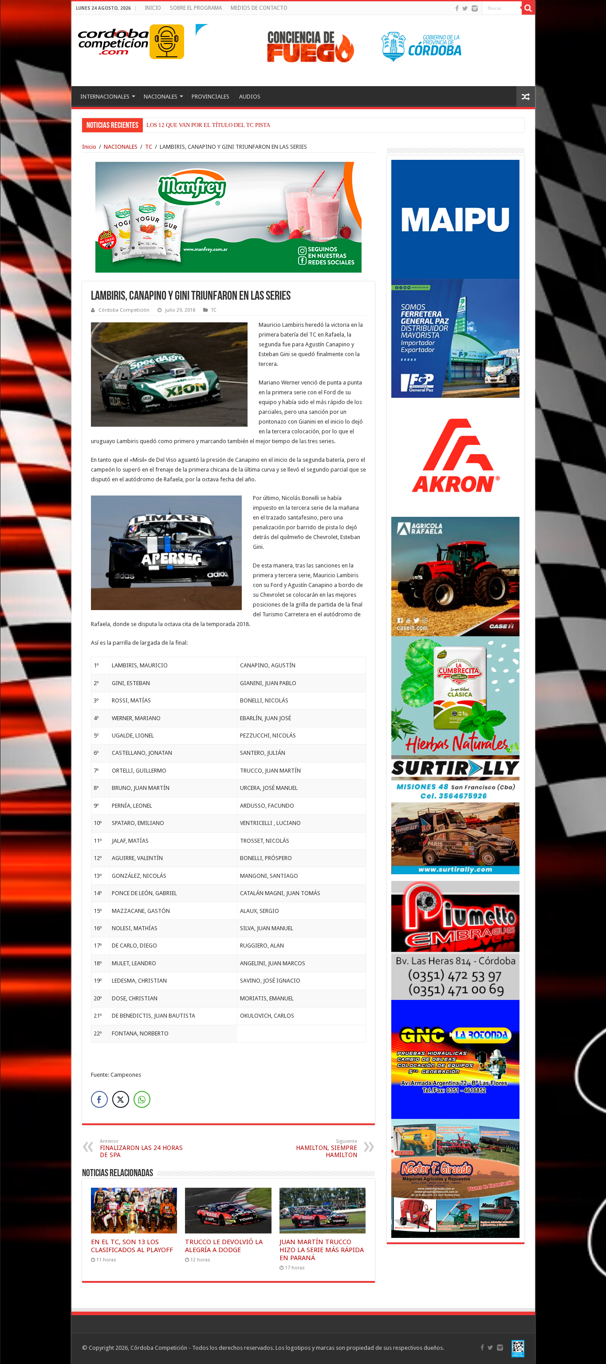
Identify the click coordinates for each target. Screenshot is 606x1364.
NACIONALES (160, 96)
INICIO (153, 8)
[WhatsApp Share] (142, 1099)
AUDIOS (249, 96)
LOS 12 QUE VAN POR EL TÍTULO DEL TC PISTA (208, 125)
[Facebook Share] (99, 1099)
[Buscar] (528, 8)
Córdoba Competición (124, 310)
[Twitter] (465, 8)
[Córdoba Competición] (113, 40)
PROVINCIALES (210, 96)
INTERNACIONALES (105, 96)
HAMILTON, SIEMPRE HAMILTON (326, 1148)
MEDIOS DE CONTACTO (259, 8)
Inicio (89, 146)
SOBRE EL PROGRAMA (196, 8)
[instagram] (475, 8)
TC (148, 146)
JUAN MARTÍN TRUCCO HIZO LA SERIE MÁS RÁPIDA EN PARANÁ (321, 1250)
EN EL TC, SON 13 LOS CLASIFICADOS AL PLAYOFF (132, 1246)
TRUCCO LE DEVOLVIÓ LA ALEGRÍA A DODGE (224, 1246)
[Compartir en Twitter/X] (120, 1099)
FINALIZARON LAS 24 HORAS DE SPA (141, 1148)
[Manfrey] (228, 216)
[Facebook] (457, 8)
